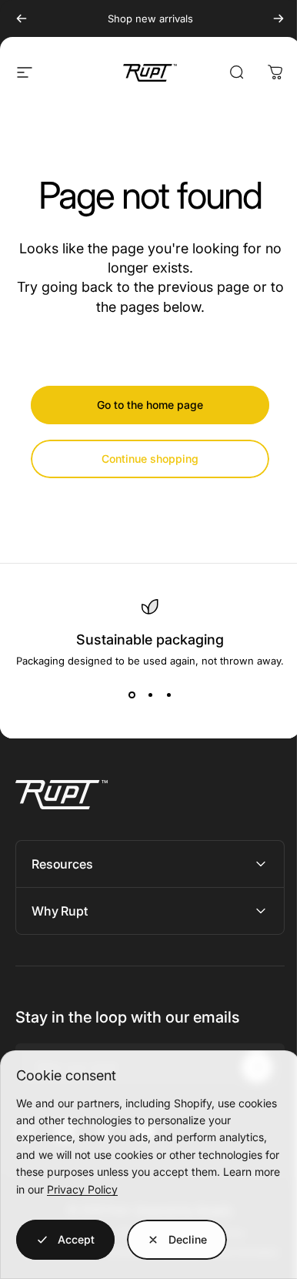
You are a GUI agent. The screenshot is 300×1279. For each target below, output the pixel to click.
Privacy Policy (82, 1189)
